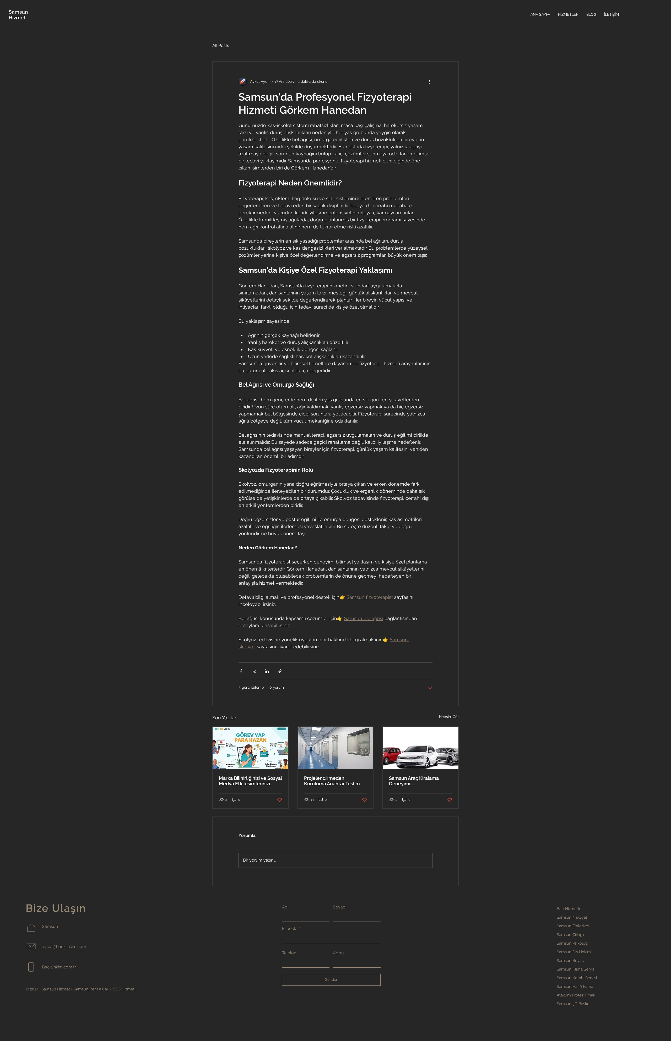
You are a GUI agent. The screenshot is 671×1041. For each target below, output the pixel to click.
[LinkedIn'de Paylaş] (266, 671)
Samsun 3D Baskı (572, 1003)
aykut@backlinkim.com (64, 946)
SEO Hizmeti (124, 989)
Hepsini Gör (449, 717)
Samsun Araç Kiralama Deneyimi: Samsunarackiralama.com (418, 780)
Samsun (18, 12)
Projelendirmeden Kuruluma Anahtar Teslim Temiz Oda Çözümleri (332, 780)
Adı (285, 907)
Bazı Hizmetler (570, 908)
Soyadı (339, 907)
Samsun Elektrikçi (573, 926)
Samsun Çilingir (571, 934)
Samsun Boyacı (571, 960)
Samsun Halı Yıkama (575, 986)
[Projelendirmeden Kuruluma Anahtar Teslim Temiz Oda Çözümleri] (336, 748)
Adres (338, 953)
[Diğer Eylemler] (429, 81)
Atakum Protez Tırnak (576, 995)
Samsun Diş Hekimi (574, 952)
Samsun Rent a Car (91, 989)
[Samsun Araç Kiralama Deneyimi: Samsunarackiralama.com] (420, 748)
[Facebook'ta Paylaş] (241, 671)
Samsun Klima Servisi (576, 969)
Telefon (289, 953)
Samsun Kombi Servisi (577, 978)
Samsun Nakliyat (572, 917)
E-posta (289, 929)
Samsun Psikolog (572, 943)
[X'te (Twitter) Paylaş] (253, 671)
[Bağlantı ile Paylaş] (279, 671)
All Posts (220, 45)
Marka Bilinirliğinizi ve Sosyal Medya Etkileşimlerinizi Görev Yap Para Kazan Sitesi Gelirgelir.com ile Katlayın (250, 780)
